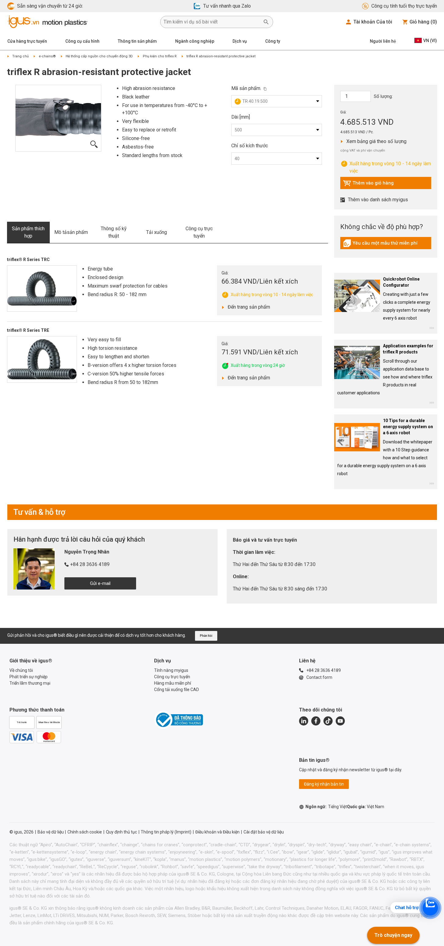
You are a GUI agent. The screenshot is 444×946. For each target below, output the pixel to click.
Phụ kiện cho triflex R (160, 56)
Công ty (272, 41)
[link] (385, 245)
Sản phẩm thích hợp (28, 232)
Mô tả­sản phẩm (71, 232)
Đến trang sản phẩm (247, 307)
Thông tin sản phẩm (137, 41)
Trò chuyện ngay (393, 935)
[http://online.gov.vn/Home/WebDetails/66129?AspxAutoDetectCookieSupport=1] (178, 720)
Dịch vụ (240, 41)
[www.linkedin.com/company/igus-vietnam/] (303, 721)
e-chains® (47, 56)
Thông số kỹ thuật (114, 232)
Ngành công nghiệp (194, 41)
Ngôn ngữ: (326, 806)
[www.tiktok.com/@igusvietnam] (328, 721)
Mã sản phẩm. (246, 88)
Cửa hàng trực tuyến (27, 41)
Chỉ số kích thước (249, 146)
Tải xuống (156, 232)
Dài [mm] (240, 117)
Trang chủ (20, 56)
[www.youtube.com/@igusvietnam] (340, 721)
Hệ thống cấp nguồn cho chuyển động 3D (99, 56)
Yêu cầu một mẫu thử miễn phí (380, 244)
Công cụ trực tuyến (199, 232)
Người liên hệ (383, 41)
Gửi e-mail (100, 583)
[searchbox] (212, 22)
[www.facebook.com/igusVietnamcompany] (315, 721)
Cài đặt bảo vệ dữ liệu (264, 832)
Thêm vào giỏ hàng (368, 184)
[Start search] (266, 22)
